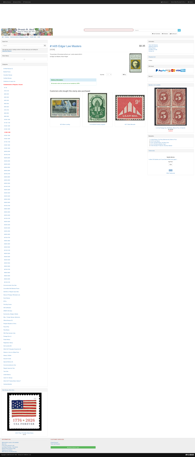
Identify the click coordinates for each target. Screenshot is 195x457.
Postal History (7, 339)
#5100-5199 (7, 250)
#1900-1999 (7, 148)
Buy (125, 74)
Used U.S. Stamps (8, 378)
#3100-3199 (7, 186)
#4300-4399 (7, 225)
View (170, 164)
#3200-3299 (7, 189)
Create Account (54, 442)
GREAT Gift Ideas (8, 311)
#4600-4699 (7, 234)
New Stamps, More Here (8, 390)
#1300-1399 (7, 129)
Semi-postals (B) (8, 346)
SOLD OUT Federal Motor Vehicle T (12, 381)
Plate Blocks (6, 330)
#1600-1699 (7, 138)
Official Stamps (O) (8, 320)
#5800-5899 (7, 272)
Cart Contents (156, 34)
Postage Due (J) (7, 336)
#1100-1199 (7, 122)
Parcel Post (6, 327)
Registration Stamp (8, 342)
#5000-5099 (7, 247)
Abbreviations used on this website (10, 442)
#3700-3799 (7, 205)
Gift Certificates (7, 307)
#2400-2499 (7, 164)
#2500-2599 (7, 167)
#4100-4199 (7, 218)
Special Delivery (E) (8, 362)
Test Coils (6, 371)
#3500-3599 (7, 199)
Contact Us (151, 51)
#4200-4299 (7, 221)
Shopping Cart (152, 57)
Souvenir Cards (7, 358)
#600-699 (6, 107)
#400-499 (6, 100)
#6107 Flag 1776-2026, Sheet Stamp (24, 433)
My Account (174, 34)
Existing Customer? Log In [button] (73, 447)
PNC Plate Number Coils (9, 333)
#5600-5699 (7, 266)
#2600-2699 (7, 170)
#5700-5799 (7, 269)
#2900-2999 (7, 180)
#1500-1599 (7, 135)
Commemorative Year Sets (10, 285)
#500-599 (6, 103)
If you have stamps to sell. (8, 445)
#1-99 (5, 87)
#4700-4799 (7, 237)
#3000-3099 (7, 183)
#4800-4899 (7, 240)
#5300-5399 (7, 256)
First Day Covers (8, 304)
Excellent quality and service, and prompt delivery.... (161, 159)
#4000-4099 (7, 215)
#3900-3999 (7, 212)
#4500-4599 (7, 231)
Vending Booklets (8, 384)
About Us (4, 444)
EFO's (5, 301)
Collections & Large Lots (9, 81)
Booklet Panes (7, 72)
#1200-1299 (7, 126)
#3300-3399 (7, 193)
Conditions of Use (153, 49)
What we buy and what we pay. (9, 451)
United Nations (7, 374)
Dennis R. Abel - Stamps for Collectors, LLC (20, 454)
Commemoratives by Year (10, 365)
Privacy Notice (152, 48)
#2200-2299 (7, 158)
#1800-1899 (7, 145)
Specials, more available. (155, 85)
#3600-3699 (7, 202)
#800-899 (6, 113)
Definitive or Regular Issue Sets (11, 291)
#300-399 (6, 97)
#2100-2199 (7, 154)
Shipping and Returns (7, 450)
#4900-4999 (7, 244)
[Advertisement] (97, 16)
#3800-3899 (7, 209)
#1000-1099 (7, 119)
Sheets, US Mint (7, 355)
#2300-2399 (7, 161)
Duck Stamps (7, 298)
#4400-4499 (7, 228)
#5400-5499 (7, 260)
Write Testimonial (171, 173)
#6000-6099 (7, 279)
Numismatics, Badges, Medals (11, 314)
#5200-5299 (7, 253)
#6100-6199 (7, 282)
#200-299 (6, 94)
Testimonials (152, 150)
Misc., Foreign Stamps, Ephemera (12, 317)
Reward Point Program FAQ (8, 448)
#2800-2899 (7, 177)
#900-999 (6, 116)
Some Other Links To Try (178, 2)
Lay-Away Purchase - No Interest (10, 447)
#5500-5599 (7, 263)
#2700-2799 (7, 173)
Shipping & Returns (153, 46)
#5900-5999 (7, 276)
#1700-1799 (7, 142)
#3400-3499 (7, 196)
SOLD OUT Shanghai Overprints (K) (12, 349)
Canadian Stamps (8, 75)
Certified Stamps (8, 78)
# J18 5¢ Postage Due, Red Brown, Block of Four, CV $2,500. (170, 128)
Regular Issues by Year (9, 368)
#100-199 (6, 91)
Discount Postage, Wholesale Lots (12, 295)
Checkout (165, 34)
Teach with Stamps (153, 45)
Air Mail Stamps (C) (8, 68)
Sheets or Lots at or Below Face (11, 352)
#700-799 (6, 110)
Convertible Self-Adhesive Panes (11, 288)
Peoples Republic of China (10, 323)
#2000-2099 (7, 151)
